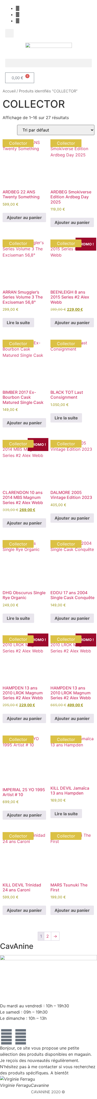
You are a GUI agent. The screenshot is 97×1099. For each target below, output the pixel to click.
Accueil (9, 91)
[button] (9, 33)
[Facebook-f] (6, 1036)
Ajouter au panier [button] (24, 217)
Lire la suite (18, 322)
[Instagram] (20, 1036)
